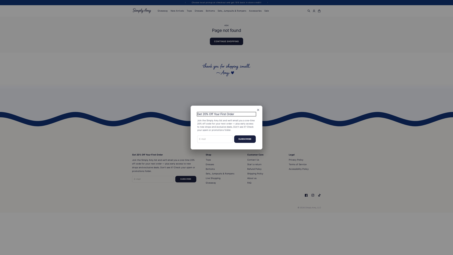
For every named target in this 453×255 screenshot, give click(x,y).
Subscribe (245, 139)
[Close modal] (258, 110)
